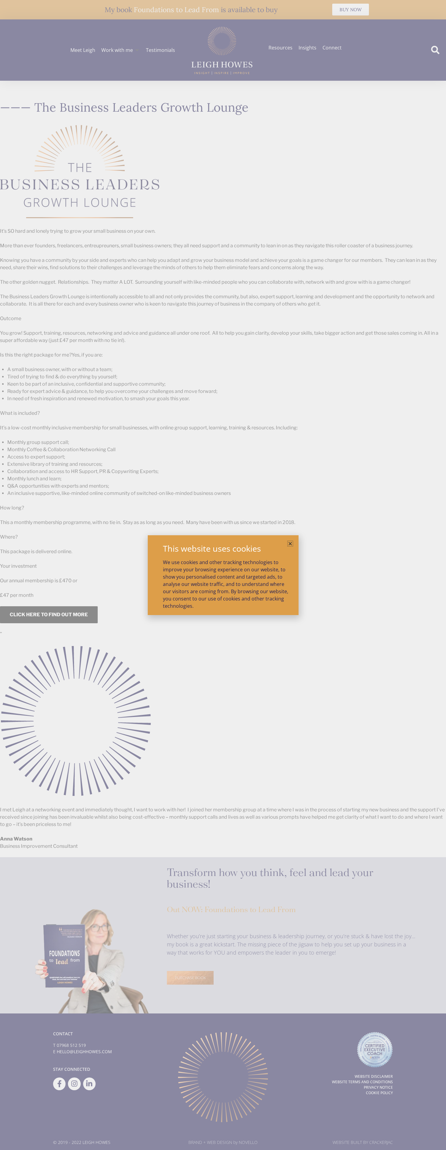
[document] (223, 575)
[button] (290, 543)
